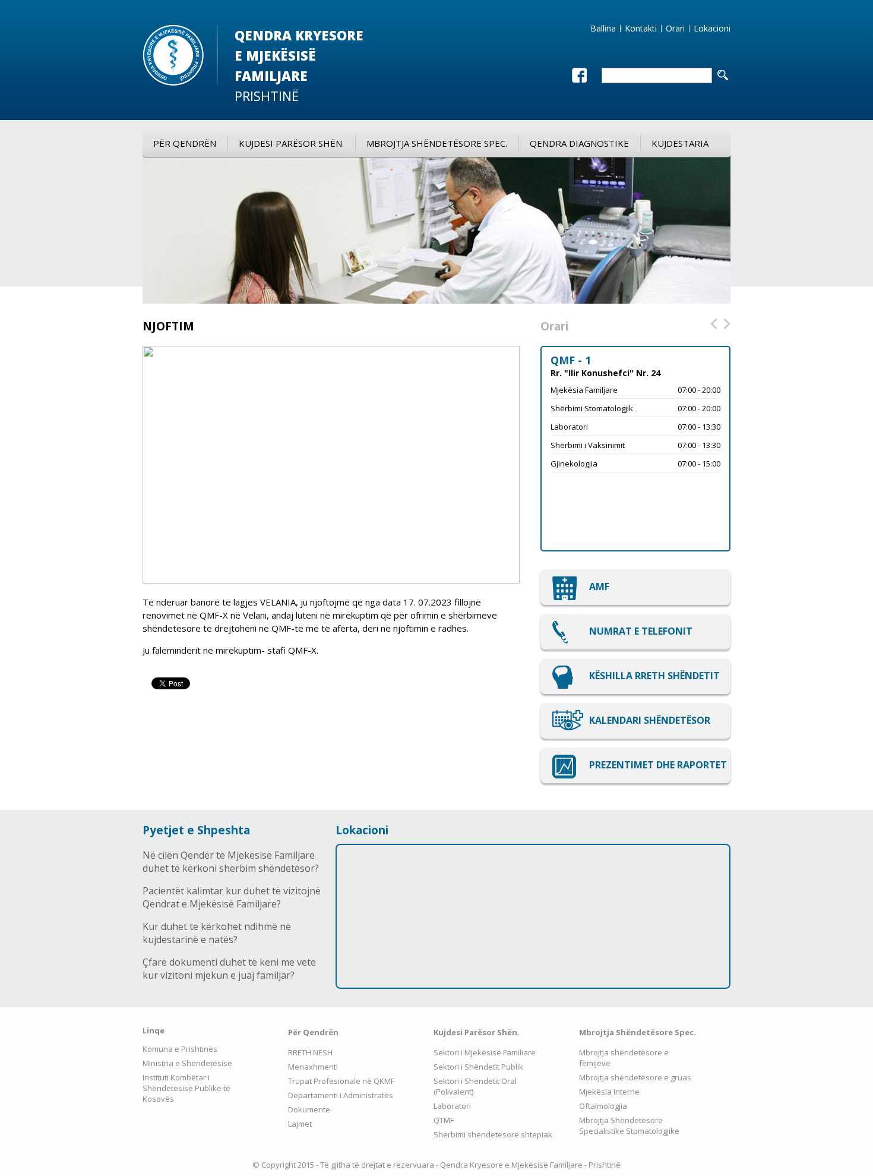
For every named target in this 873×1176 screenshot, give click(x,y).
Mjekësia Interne (609, 1091)
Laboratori (452, 1106)
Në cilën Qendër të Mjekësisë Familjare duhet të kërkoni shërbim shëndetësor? (231, 862)
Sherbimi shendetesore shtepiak (493, 1134)
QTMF (444, 1120)
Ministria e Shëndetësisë (187, 1063)
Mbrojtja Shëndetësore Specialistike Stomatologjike (629, 1125)
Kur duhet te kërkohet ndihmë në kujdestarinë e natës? (217, 933)
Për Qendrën (184, 143)
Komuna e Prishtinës (180, 1048)
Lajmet (300, 1123)
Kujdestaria (679, 143)
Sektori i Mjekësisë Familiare (485, 1052)
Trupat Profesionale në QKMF (341, 1081)
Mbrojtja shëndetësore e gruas (635, 1077)
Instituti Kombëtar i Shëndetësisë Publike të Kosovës (186, 1088)
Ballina (603, 28)
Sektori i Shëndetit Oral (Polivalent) (475, 1086)
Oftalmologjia (603, 1106)
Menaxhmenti (313, 1066)
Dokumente (309, 1109)
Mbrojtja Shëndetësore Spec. (436, 143)
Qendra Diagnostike (579, 143)
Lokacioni (712, 28)
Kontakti (641, 28)
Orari (675, 28)
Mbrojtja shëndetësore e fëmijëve (624, 1057)
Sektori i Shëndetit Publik (478, 1066)
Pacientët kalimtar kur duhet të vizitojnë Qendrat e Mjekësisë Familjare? (232, 897)
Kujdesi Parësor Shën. (291, 143)
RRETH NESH (310, 1052)
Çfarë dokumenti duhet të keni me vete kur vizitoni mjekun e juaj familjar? (229, 969)
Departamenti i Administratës (340, 1095)
